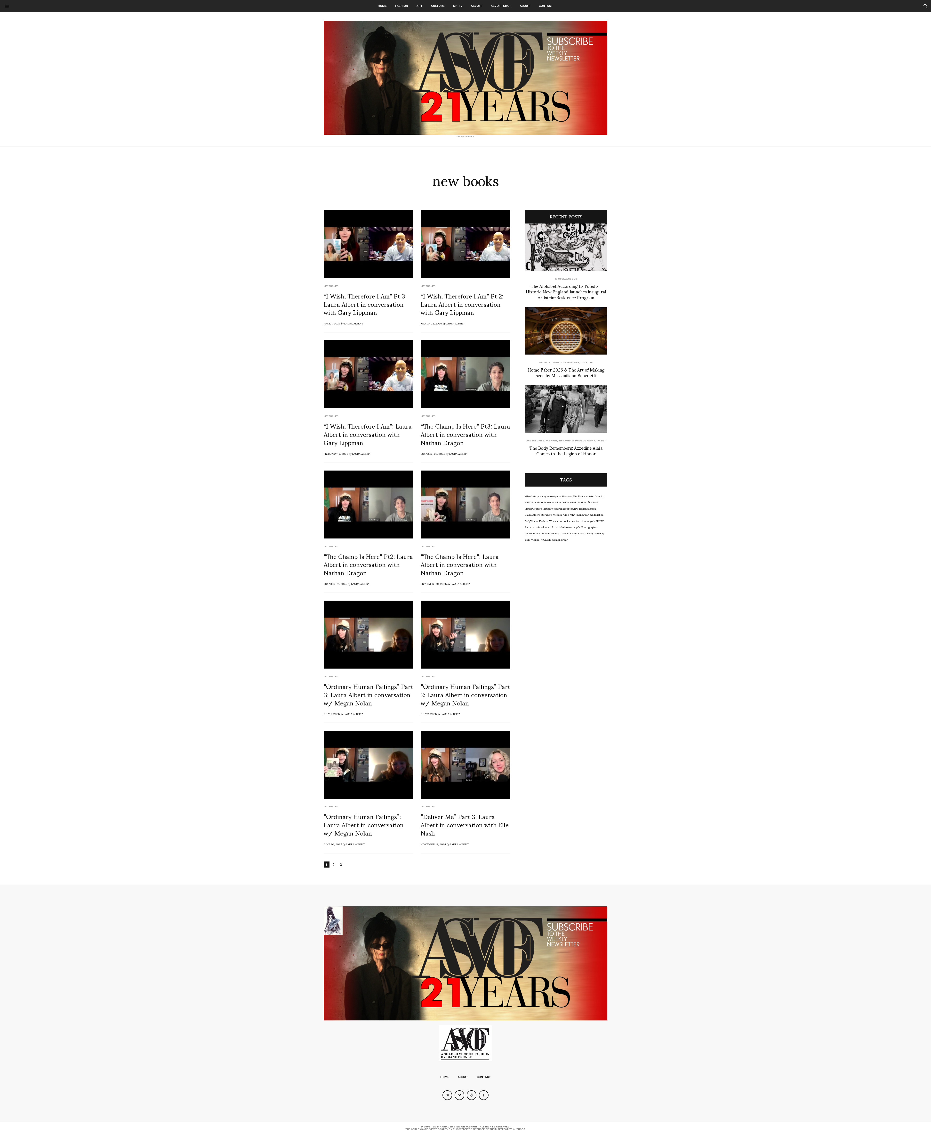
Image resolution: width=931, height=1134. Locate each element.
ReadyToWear (560, 533)
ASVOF (529, 502)
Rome (573, 533)
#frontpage (554, 496)
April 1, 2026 (332, 323)
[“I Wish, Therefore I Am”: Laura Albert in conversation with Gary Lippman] (368, 374)
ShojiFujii (599, 533)
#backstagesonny (535, 496)
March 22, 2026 (431, 323)
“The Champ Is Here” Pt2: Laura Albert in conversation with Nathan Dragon (368, 564)
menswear (583, 514)
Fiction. (582, 502)
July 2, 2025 (429, 714)
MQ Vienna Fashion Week (540, 521)
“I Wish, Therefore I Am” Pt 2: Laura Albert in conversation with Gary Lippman (462, 303)
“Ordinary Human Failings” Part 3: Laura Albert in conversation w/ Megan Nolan (368, 694)
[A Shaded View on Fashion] (465, 78)
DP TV (457, 6)
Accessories (535, 440)
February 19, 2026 (336, 453)
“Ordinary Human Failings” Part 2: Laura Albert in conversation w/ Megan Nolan (465, 694)
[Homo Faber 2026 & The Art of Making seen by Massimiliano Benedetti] (566, 331)
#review (567, 496)
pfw (578, 527)
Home (382, 6)
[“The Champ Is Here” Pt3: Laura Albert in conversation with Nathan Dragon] (465, 374)
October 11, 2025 (335, 584)
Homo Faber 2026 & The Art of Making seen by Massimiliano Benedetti (566, 372)
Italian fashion (587, 508)
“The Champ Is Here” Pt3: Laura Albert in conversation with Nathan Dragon (465, 433)
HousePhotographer (554, 508)
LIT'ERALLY (331, 286)
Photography (585, 440)
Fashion (401, 6)
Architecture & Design (556, 362)
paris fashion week (543, 527)
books (547, 502)
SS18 (527, 539)
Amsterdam (593, 496)
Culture (438, 6)
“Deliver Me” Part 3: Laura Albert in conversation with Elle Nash (465, 824)
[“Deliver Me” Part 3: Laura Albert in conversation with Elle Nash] (465, 765)
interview (572, 508)
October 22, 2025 (433, 453)
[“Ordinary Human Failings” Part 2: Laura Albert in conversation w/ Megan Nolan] (465, 635)
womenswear (560, 539)
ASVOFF (476, 6)
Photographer (589, 527)
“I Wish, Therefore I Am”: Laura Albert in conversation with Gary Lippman (368, 433)
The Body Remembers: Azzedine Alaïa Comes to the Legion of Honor (566, 450)
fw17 (595, 502)
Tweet (601, 440)
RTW (581, 533)
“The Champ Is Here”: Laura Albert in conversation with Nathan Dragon (460, 564)
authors (538, 502)
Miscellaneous (566, 278)
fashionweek (569, 502)
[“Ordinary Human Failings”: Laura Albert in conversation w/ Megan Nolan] (368, 765)
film (589, 502)
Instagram (566, 440)
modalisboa (596, 514)
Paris (528, 527)
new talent (577, 521)
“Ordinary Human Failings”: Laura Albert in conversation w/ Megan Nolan (364, 824)
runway (589, 533)
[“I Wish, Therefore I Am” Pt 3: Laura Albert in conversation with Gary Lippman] (368, 244)
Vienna (535, 539)
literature (546, 514)
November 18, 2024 (433, 844)
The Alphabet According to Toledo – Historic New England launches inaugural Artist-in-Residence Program (566, 291)
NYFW (600, 521)
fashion (556, 502)
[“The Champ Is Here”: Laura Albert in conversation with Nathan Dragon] (465, 504)
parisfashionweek (565, 527)
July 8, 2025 (332, 714)
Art (420, 6)
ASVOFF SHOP (501, 6)
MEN (573, 514)
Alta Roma (579, 496)
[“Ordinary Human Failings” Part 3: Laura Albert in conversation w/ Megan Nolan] (368, 635)
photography (532, 533)
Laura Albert (353, 323)
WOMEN (545, 539)
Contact (546, 6)
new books (563, 521)
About (525, 6)
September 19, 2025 (434, 584)
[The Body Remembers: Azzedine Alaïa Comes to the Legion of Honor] (566, 409)
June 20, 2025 (333, 844)
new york (589, 521)
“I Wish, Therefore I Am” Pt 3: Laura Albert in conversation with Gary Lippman (365, 303)
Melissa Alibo (561, 514)
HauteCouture (533, 508)
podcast (545, 533)
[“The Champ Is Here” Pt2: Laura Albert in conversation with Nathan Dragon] (368, 504)
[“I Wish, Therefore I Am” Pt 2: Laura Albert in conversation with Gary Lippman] (465, 244)
